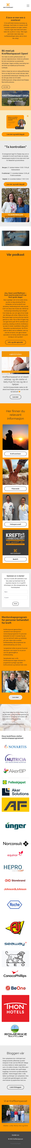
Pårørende (15, 489)
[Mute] (27, 244)
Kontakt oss (15, 1135)
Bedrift (15, 559)
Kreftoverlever (15, 454)
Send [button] (15, 603)
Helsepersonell (15, 524)
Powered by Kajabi (15, 1143)
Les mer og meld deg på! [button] (16, 184)
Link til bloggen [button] (15, 1087)
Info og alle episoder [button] (15, 342)
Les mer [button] (5, 87)
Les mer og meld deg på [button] (15, 134)
